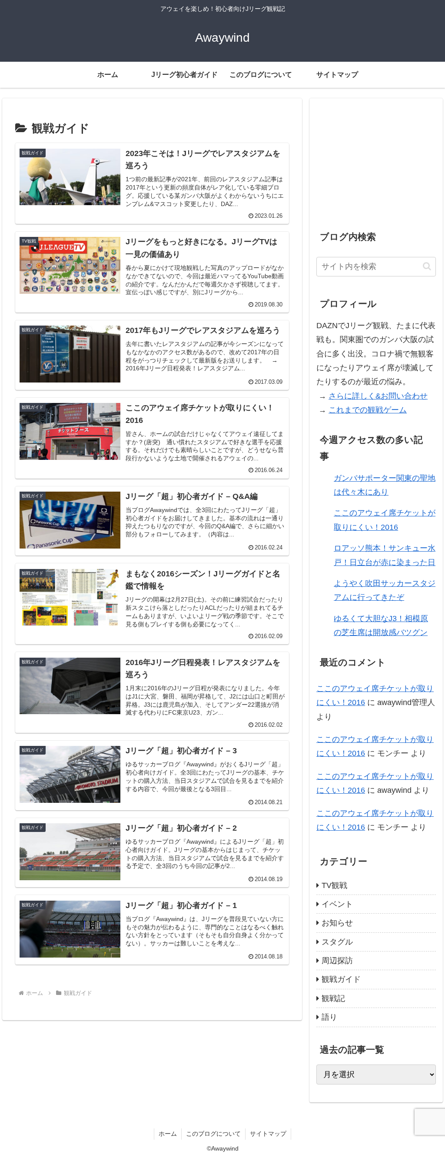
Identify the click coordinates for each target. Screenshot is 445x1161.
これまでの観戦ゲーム (368, 410)
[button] (427, 266)
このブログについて (213, 1133)
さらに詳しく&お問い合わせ (378, 396)
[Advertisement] (375, 160)
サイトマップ (268, 1133)
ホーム (168, 1133)
